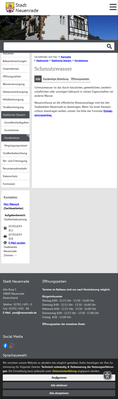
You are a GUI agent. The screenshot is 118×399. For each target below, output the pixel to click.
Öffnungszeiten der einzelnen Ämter (63, 324)
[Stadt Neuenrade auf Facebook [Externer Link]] (5, 346)
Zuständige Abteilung (56, 79)
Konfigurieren (59, 377)
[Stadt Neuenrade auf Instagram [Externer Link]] (11, 346)
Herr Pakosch (11, 204)
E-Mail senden (17, 243)
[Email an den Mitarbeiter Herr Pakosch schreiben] (5, 243)
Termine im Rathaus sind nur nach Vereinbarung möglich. (76, 289)
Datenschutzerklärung (64, 371)
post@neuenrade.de (24, 312)
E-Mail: (7, 312)
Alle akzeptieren (59, 393)
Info (38, 79)
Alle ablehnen (59, 385)
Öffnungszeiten (80, 79)
